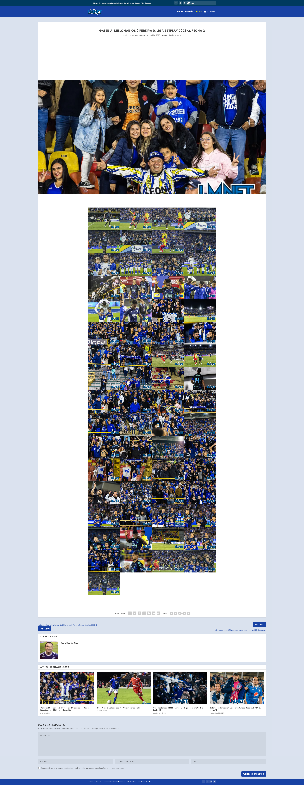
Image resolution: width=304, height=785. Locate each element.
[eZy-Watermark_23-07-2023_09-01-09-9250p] (104, 230)
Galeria (164, 35)
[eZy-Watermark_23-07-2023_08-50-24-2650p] (200, 526)
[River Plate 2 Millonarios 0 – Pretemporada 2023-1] (124, 688)
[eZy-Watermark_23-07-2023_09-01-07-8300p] (104, 321)
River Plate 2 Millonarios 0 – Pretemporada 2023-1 (120, 708)
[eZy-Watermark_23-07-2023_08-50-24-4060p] (168, 526)
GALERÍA (189, 11)
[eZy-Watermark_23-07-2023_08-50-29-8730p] (168, 321)
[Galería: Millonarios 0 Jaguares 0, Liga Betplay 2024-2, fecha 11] (237, 688)
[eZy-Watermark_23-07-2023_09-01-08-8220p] (104, 275)
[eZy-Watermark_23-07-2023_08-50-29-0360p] (136, 344)
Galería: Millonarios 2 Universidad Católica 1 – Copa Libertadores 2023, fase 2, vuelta (64, 709)
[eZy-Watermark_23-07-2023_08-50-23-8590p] (136, 549)
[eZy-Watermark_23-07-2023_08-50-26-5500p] (168, 435)
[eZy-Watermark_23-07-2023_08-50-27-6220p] (168, 389)
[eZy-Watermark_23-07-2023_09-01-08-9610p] (168, 252)
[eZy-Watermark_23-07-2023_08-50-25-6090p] (168, 481)
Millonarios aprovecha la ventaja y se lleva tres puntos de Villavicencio (122, 3)
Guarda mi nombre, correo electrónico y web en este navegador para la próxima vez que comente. (82, 768)
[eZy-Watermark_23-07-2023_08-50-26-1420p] (136, 458)
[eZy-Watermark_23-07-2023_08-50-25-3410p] (200, 481)
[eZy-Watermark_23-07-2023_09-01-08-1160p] (136, 298)
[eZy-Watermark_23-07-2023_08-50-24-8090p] (104, 549)
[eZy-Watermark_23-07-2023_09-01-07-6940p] (200, 298)
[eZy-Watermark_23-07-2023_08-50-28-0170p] (200, 366)
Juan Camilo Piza (142, 35)
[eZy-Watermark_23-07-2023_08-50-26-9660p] (104, 435)
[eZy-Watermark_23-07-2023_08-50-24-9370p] (168, 503)
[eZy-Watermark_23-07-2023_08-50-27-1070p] (168, 412)
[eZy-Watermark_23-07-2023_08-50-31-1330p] (200, 321)
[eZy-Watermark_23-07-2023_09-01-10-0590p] (168, 572)
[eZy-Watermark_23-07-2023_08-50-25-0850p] (136, 503)
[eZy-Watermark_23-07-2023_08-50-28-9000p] (168, 344)
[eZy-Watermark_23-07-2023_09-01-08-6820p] (168, 275)
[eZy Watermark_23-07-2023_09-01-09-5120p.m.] (104, 595)
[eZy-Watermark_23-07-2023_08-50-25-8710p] (200, 458)
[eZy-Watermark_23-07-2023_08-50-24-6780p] (136, 526)
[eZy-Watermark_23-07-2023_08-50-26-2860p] (200, 435)
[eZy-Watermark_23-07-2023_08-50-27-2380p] (136, 412)
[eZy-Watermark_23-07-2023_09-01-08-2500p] (104, 298)
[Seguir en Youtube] (214, 781)
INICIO (180, 11)
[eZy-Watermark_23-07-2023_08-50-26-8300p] (200, 412)
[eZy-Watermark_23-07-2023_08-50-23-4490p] (200, 549)
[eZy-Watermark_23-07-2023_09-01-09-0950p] (200, 252)
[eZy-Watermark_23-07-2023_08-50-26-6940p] (136, 435)
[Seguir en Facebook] (176, 3)
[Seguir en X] (180, 3)
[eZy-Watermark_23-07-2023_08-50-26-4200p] (104, 458)
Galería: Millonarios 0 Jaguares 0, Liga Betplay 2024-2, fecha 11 (235, 709)
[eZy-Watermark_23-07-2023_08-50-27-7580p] (136, 389)
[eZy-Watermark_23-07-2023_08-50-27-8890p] (104, 389)
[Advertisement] (152, 61)
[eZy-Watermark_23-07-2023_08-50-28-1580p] (168, 366)
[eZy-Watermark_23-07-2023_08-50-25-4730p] (136, 481)
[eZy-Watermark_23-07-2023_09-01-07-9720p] (168, 298)
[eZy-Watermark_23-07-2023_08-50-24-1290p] (104, 526)
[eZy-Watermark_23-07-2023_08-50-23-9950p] (104, 572)
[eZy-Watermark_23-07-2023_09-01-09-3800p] (200, 230)
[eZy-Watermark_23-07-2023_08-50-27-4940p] (200, 389)
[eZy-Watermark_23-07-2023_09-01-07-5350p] (136, 321)
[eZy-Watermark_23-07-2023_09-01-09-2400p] (136, 252)
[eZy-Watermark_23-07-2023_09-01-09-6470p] (136, 230)
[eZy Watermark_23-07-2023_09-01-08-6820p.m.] (200, 572)
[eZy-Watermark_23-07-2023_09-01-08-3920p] (200, 275)
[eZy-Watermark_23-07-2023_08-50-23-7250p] (136, 572)
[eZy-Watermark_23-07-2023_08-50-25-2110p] (104, 503)
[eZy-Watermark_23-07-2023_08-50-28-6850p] (200, 344)
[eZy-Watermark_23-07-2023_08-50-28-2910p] (136, 366)
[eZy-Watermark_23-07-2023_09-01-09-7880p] (168, 230)
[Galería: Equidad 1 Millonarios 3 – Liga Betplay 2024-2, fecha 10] (180, 688)
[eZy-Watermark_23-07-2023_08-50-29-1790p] (104, 344)
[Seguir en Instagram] (184, 3)
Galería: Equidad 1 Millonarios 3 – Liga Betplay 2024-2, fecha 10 (178, 709)
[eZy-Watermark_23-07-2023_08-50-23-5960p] (168, 549)
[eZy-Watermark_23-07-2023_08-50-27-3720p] (104, 412)
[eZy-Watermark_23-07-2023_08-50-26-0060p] (168, 458)
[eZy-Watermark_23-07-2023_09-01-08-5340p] (136, 275)
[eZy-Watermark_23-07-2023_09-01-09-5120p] (104, 252)
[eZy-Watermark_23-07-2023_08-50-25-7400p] (104, 481)
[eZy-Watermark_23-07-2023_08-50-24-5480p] (200, 503)
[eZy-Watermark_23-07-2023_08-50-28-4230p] (104, 366)
